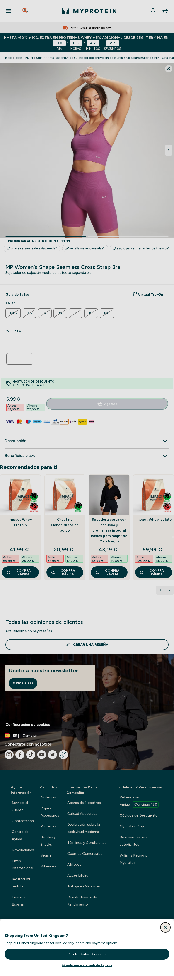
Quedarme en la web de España (87, 965)
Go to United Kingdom (87, 954)
